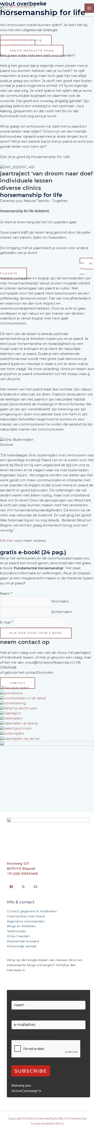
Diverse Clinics (20, 188)
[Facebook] (11, 886)
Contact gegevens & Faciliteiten (32, 911)
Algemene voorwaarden (25, 921)
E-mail (6, 622)
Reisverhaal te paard (23, 941)
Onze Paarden (18, 936)
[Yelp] (23, 886)
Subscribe (31, 1071)
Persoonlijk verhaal (21, 946)
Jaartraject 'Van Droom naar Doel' (47, 173)
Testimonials (16, 931)
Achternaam (61, 612)
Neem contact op (25, 642)
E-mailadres (22, 1017)
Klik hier (6, 541)
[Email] (35, 886)
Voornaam (60, 601)
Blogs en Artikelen (21, 926)
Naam (6, 593)
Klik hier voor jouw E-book (36, 633)
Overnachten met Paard (26, 916)
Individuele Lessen (26, 180)
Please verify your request (33, 1036)
